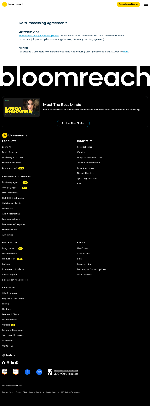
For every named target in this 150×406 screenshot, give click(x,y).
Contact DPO (21, 392)
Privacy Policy (7, 392)
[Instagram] (8, 363)
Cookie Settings (52, 392)
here (125, 52)
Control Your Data (36, 392)
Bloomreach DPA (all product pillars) (39, 36)
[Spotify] (16, 363)
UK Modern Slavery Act (70, 392)
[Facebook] (3, 363)
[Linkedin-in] (12, 363)
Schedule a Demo (128, 4)
